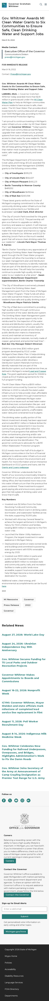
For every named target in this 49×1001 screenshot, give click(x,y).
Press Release (11, 605)
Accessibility (10, 969)
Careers (10, 861)
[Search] (40, 4)
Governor (29, 599)
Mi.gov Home (11, 956)
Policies (8, 963)
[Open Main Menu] (45, 4)
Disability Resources (14, 976)
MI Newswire (11, 599)
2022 (28, 605)
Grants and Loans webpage (15, 467)
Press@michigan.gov (20, 74)
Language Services (14, 982)
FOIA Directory (12, 989)
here (4, 586)
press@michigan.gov (15, 57)
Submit (24, 916)
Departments (11, 996)
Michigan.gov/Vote (16, 932)
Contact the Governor (17, 895)
